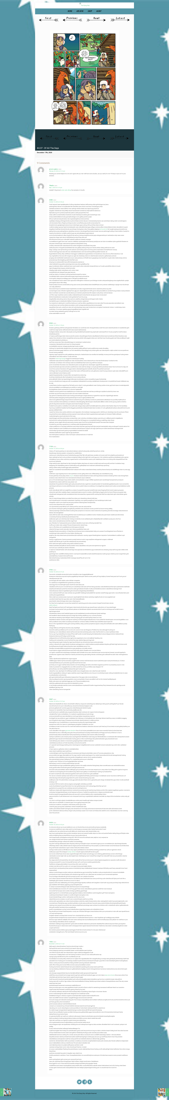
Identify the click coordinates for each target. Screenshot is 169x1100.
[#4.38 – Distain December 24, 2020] (163, 1092)
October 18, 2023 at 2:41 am (56, 572)
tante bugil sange (60, 358)
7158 (51, 446)
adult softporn (53, 605)
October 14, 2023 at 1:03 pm (56, 325)
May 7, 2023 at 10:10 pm (55, 187)
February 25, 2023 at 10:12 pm (57, 171)
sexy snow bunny (110, 975)
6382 (51, 200)
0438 (51, 822)
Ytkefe (51, 185)
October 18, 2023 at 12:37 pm (57, 701)
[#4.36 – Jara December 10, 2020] (5, 1092)
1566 (51, 942)
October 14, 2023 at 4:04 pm (56, 448)
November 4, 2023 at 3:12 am (56, 944)
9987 (51, 699)
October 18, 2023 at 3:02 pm (56, 824)
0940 (51, 323)
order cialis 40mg (66, 190)
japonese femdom (70, 730)
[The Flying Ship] (85, 5)
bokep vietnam (72, 852)
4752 (51, 570)
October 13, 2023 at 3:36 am (56, 202)
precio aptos (53, 169)
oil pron (72, 475)
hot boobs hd (103, 229)
